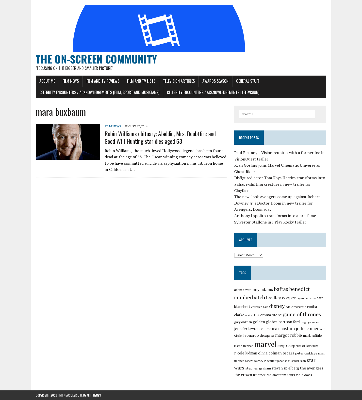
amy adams (262, 289)
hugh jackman (310, 322)
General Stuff (247, 81)
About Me (47, 81)
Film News (71, 81)
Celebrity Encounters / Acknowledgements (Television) (213, 92)
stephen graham (258, 368)
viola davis (304, 374)
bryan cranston (306, 298)
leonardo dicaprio (258, 335)
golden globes (265, 321)
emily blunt (252, 315)
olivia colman (270, 353)
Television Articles (179, 81)
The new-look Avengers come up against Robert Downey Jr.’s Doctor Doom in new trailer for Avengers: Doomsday (277, 203)
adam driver (242, 290)
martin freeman (243, 346)
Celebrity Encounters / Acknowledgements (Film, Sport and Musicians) (99, 92)
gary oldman (243, 322)
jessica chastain (279, 328)
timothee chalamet (266, 375)
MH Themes (94, 395)
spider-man (299, 361)
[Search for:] (277, 113)
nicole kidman (245, 353)
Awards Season (215, 81)
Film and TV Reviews (102, 81)
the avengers (311, 368)
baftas (281, 289)
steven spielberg (285, 368)
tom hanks (287, 375)
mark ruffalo (312, 335)
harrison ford (289, 322)
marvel (265, 344)
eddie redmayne (296, 307)
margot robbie (288, 335)
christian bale (259, 307)
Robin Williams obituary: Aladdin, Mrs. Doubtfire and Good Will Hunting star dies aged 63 (160, 137)
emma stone (271, 314)
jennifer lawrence (248, 328)
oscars (288, 353)
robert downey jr (255, 361)
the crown (243, 374)
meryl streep (286, 346)
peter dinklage (306, 353)
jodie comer (307, 328)
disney (277, 306)
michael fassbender (307, 346)
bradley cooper (281, 298)
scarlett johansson (279, 361)
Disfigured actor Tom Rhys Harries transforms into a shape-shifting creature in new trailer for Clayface (279, 184)
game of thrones (302, 314)
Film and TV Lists (141, 81)
